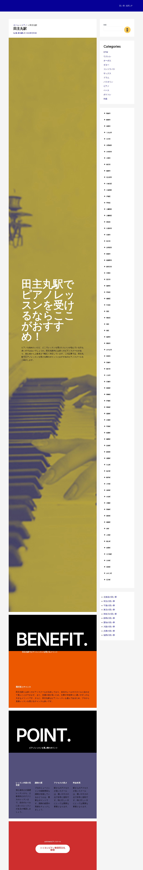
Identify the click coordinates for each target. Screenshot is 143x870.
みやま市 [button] (109, 349)
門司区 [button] (108, 203)
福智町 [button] (108, 522)
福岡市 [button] (108, 286)
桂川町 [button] (108, 471)
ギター (106, 65)
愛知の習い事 (109, 622)
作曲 (105, 99)
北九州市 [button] (109, 177)
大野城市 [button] (109, 145)
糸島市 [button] (108, 126)
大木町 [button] (108, 560)
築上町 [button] (108, 541)
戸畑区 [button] (108, 196)
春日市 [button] (108, 164)
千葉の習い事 (109, 605)
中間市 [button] (108, 273)
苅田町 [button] (108, 567)
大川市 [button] (108, 139)
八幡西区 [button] (109, 209)
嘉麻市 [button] (108, 171)
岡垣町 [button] (108, 407)
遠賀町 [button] (108, 413)
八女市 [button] (108, 375)
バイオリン (108, 82)
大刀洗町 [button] (109, 554)
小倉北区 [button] (109, 183)
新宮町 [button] (108, 452)
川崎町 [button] (108, 503)
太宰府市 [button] (109, 247)
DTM (106, 52)
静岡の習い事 (109, 618)
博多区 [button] (108, 318)
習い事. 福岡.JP (125, 6)
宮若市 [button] (108, 356)
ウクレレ (107, 56)
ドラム (106, 77)
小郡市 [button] (108, 158)
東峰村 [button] (108, 394)
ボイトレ (107, 94)
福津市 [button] (108, 337)
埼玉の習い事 (109, 601)
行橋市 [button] (108, 381)
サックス (107, 73)
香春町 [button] (108, 509)
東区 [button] (107, 324)
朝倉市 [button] (108, 113)
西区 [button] (107, 311)
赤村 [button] (107, 528)
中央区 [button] (108, 305)
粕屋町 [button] (108, 433)
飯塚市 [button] (108, 120)
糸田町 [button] (108, 490)
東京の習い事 (109, 610)
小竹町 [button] (108, 484)
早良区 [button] (108, 292)
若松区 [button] (108, 222)
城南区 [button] (108, 298)
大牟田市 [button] (109, 151)
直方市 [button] (108, 279)
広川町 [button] (108, 579)
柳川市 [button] (108, 369)
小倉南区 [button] (109, 190)
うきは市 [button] (109, 132)
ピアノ (106, 86)
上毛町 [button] (108, 535)
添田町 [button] (108, 516)
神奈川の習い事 (110, 614)
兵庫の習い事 (109, 631)
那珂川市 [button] (109, 266)
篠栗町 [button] (108, 439)
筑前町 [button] (108, 388)
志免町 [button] (108, 445)
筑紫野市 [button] (109, 260)
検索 (105, 25)
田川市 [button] (108, 241)
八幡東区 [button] (109, 215)
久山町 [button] (108, 464)
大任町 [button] (108, 496)
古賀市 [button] (108, 235)
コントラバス (109, 69)
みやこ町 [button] (109, 573)
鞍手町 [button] (108, 477)
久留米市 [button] (109, 228)
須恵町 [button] (108, 458)
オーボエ (107, 60)
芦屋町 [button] (108, 401)
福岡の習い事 (109, 635)
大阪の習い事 (109, 626)
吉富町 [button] (108, 548)
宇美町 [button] (108, 426)
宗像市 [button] (108, 362)
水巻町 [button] (108, 420)
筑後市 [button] (108, 254)
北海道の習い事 (110, 597)
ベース (106, 90)
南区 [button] (107, 330)
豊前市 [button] (108, 343)
